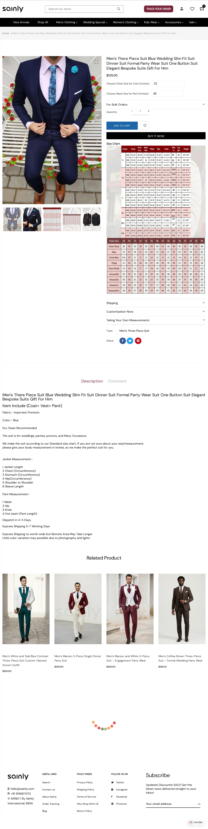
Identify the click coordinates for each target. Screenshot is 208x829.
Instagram (122, 789)
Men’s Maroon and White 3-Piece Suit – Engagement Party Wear (128, 658)
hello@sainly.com (22, 789)
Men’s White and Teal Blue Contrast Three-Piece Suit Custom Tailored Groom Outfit (25, 660)
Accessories (173, 22)
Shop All (43, 22)
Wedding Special (94, 22)
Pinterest (121, 803)
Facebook (121, 796)
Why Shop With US (87, 803)
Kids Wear (150, 22)
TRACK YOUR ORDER (158, 9)
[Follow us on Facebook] (122, 341)
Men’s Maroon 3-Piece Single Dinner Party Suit (77, 658)
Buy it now (156, 136)
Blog (44, 811)
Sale (192, 22)
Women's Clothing (124, 22)
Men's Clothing (65, 22)
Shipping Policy (85, 789)
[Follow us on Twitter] (130, 341)
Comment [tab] (117, 381)
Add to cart (122, 125)
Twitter (120, 782)
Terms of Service (86, 796)
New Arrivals (21, 22)
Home (5, 33)
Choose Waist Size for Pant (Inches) (127, 93)
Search (46, 782)
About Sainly (49, 796)
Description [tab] (92, 381)
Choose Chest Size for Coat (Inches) (127, 83)
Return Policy (84, 811)
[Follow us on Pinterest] (138, 341)
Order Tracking (50, 803)
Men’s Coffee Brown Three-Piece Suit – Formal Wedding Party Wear (180, 658)
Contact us (48, 789)
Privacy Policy (85, 782)
